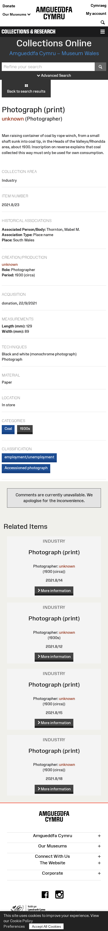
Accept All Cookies (46, 926)
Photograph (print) (54, 552)
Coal (8, 428)
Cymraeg (98, 5)
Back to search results (26, 91)
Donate (9, 6)
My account (96, 13)
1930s (25, 428)
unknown (13, 119)
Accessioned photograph (26, 468)
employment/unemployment (29, 457)
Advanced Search (55, 75)
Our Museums (15, 14)
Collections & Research (29, 31)
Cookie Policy (21, 921)
